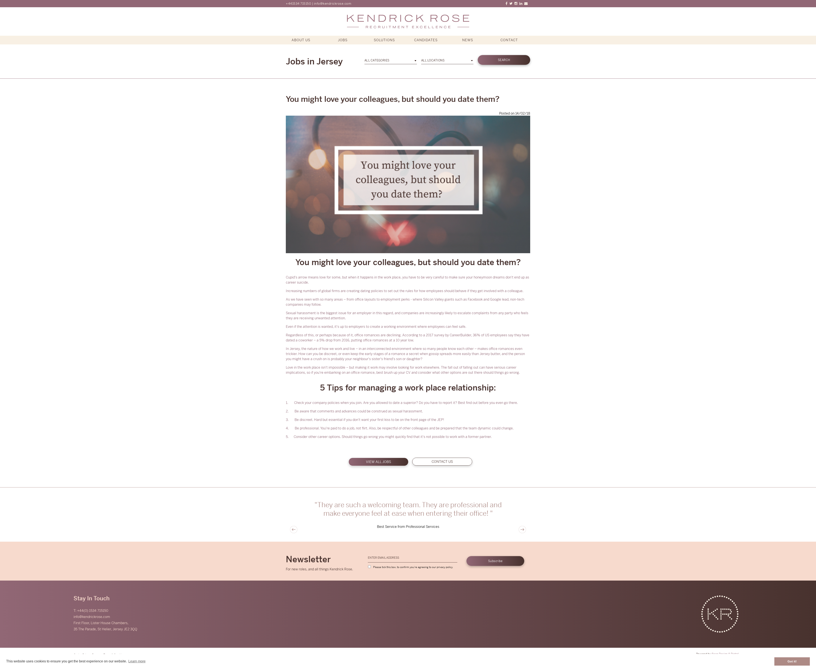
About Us (301, 40)
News (467, 40)
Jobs (342, 40)
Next (522, 529)
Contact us (442, 461)
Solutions (384, 40)
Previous (293, 529)
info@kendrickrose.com (332, 3)
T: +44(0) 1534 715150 (91, 610)
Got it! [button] (792, 661)
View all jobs (378, 462)
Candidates (426, 40)
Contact (509, 40)
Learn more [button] (137, 661)
